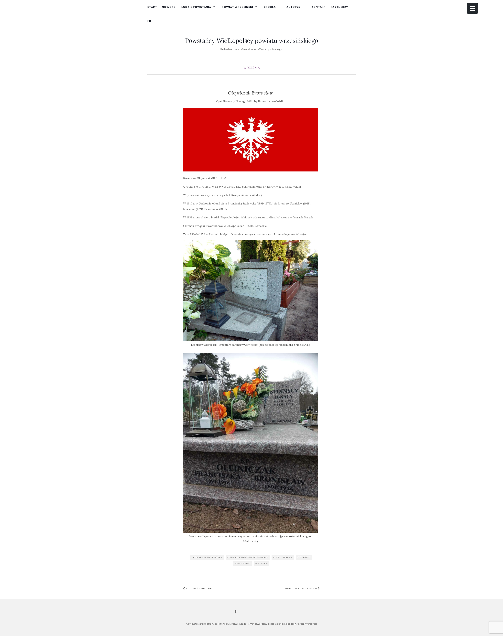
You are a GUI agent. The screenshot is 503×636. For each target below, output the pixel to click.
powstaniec (242, 563)
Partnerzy (339, 6)
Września (251, 68)
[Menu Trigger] (472, 8)
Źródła (270, 6)
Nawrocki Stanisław (301, 588)
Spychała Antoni (198, 588)
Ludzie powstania (196, 6)
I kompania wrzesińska (207, 557)
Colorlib (279, 623)
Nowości (169, 6)
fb (149, 20)
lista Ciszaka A (283, 557)
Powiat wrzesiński (237, 6)
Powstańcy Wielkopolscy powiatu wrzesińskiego (251, 41)
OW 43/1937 (304, 557)
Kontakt (318, 6)
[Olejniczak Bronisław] (250, 139)
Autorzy (293, 6)
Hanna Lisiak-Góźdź (270, 101)
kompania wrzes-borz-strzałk (247, 557)
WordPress (311, 623)
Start (152, 6)
